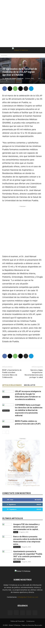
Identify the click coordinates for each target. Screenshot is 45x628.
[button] (4, 50)
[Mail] (22, 612)
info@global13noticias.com (27, 597)
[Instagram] (16, 612)
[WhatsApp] (15, 88)
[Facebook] (4, 88)
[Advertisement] (22, 23)
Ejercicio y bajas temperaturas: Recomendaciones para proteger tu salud (34, 373)
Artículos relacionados (12, 385)
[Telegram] (31, 88)
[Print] (26, 88)
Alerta (15, 532)
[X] (10, 88)
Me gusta (38, 499)
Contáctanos (30, 621)
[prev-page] (3, 432)
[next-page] (7, 432)
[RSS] (28, 612)
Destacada (6, 397)
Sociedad (4, 55)
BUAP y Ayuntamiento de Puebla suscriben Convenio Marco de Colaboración (11, 373)
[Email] (20, 88)
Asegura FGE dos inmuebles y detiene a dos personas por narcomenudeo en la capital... (26, 526)
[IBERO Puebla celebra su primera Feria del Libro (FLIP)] (8, 424)
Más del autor (29, 385)
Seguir (39, 504)
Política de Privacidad (17, 621)
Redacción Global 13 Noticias (14, 78)
